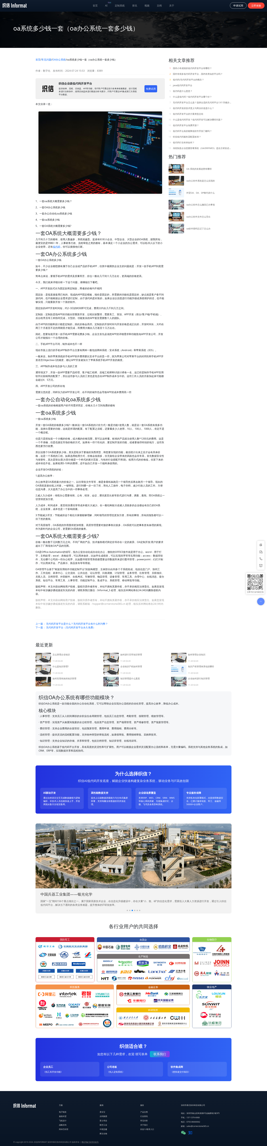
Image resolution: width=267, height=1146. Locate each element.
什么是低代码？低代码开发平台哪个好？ (191, 96)
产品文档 (144, 1112)
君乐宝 (102, 1112)
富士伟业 (103, 1120)
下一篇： (65, 627)
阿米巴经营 (63, 1129)
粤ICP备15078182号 (90, 1142)
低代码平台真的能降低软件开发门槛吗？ (190, 131)
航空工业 (103, 1125)
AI (108, 4)
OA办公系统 (59, 59)
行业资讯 (144, 1116)
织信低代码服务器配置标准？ (185, 136)
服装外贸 (62, 1116)
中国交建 (103, 1129)
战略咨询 (62, 1125)
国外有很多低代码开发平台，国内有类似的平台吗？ (196, 73)
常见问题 (46, 59)
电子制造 (62, 1112)
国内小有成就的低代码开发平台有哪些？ (191, 68)
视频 (146, 5)
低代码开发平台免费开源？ (184, 125)
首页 (95, 5)
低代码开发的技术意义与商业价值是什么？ (192, 108)
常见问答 (144, 1120)
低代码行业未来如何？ (182, 142)
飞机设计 (62, 1120)
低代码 (56, 246)
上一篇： (72, 623)
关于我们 (144, 1125)
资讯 (134, 5)
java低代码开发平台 (181, 85)
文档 (159, 5)
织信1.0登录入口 (147, 1129)
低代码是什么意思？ (181, 91)
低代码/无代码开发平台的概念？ (187, 79)
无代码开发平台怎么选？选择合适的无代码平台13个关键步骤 (200, 102)
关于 (171, 5)
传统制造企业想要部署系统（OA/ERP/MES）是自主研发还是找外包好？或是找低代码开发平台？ (200, 148)
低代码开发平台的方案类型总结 (186, 113)
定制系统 (120, 5)
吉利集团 (103, 1116)
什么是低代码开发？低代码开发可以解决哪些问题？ (196, 119)
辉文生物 (103, 1133)
